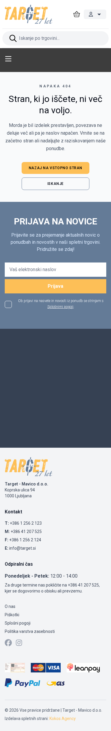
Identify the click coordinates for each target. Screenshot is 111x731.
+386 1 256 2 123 (26, 523)
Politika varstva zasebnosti (30, 631)
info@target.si (22, 548)
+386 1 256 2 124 (25, 539)
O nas (10, 606)
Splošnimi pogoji (60, 307)
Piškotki (12, 614)
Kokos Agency (62, 718)
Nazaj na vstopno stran (55, 168)
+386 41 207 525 (26, 531)
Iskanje (55, 184)
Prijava (55, 286)
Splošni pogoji (17, 623)
